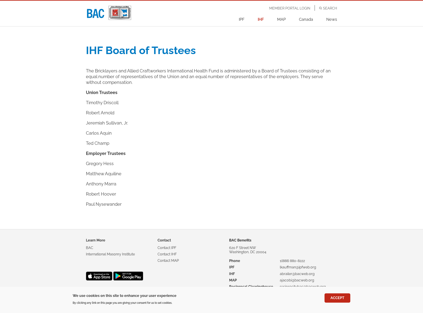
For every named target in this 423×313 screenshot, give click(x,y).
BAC (89, 248)
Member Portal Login (289, 8)
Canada (306, 19)
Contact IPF (167, 248)
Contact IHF (167, 254)
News (331, 19)
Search (330, 8)
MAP (281, 19)
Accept (337, 298)
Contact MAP (168, 260)
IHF (261, 19)
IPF (242, 19)
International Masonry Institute (110, 254)
